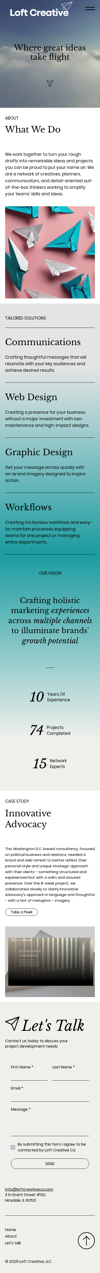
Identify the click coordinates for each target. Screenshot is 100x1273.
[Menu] (90, 8)
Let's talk (13, 1243)
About (11, 1236)
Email (17, 1088)
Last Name (63, 1067)
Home (10, 1229)
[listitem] (50, 355)
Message (21, 1109)
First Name (22, 1067)
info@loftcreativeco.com (29, 1189)
